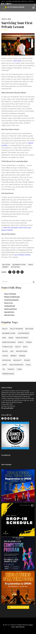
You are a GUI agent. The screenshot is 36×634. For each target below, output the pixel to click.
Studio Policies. (20, 626)
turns (19, 369)
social (28, 365)
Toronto (10, 369)
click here (17, 61)
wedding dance (8, 374)
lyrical (5, 356)
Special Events (9, 312)
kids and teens (21, 351)
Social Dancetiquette (11, 300)
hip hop (5, 351)
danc (4, 338)
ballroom (6, 264)
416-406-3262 (8, 408)
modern (22, 356)
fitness (29, 342)
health (17, 347)
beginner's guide (19, 264)
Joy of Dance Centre (22, 255)
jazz (12, 351)
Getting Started (9, 306)
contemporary (23, 333)
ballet (5, 329)
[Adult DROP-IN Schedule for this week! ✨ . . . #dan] (18, 519)
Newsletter (8, 1)
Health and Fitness (10, 309)
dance (30, 264)
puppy (4, 365)
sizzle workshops (16, 365)
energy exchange (9, 342)
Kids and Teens (9, 315)
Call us (3, 1)
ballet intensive (16, 329)
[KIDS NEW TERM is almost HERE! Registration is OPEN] (18, 485)
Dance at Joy (8, 303)
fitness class (7, 347)
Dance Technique (10, 294)
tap (3, 369)
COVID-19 (30, 1)
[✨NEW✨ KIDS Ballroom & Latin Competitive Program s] (18, 553)
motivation (15, 267)
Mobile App (24, 1)
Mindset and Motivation (12, 297)
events (20, 342)
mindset (5, 267)
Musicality (17, 360)
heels (25, 347)
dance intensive (22, 338)
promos (27, 360)
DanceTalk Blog (16, 1)
